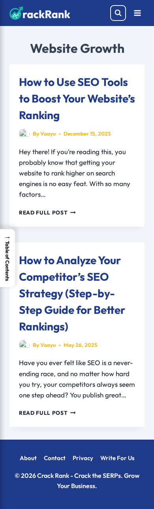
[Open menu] (137, 13)
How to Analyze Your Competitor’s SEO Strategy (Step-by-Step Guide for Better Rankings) (72, 293)
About (28, 458)
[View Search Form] (118, 13)
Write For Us (117, 458)
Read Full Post (47, 212)
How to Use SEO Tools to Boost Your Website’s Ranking (77, 98)
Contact (55, 458)
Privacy (83, 458)
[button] (7, 258)
